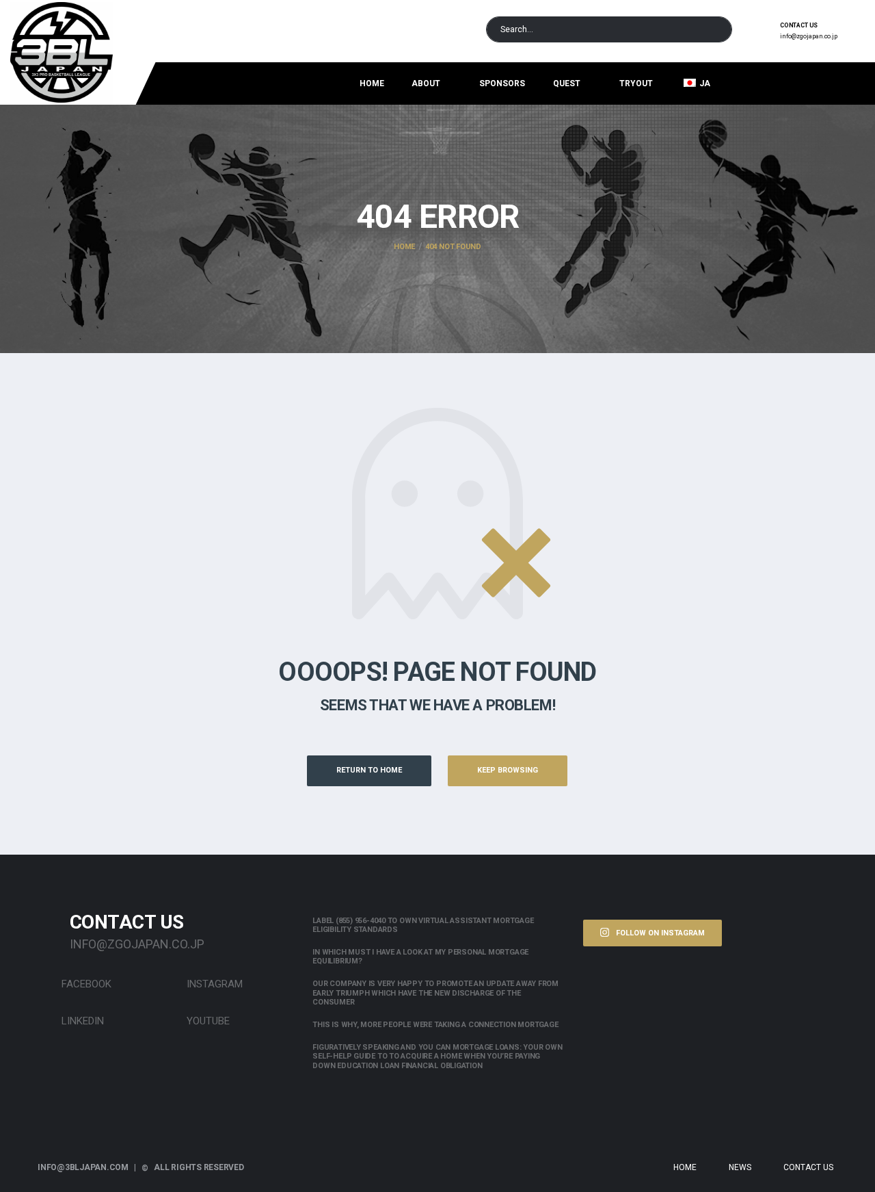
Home (372, 83)
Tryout (636, 83)
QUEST (566, 83)
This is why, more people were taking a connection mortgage (435, 1024)
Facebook (85, 984)
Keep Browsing (507, 770)
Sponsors (502, 83)
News (740, 1167)
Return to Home (369, 770)
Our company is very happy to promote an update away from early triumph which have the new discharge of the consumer (435, 992)
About (426, 83)
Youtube (207, 1021)
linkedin (81, 1021)
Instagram (213, 984)
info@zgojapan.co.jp (808, 36)
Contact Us (808, 1167)
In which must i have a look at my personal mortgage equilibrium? (420, 957)
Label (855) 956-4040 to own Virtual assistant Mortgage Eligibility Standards (422, 925)
